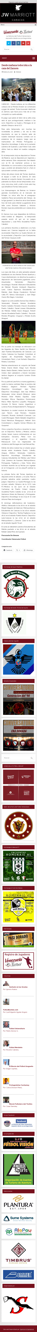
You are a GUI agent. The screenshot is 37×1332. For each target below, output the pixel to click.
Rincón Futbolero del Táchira (20, 1104)
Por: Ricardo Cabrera (11, 1050)
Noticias (18, 72)
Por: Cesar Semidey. (10, 1106)
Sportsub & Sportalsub (27, 1329)
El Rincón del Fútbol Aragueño (21, 1066)
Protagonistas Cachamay (19, 1085)
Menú (2, 24)
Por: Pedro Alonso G (10, 1031)
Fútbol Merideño (15, 1047)
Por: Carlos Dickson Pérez (12, 1088)
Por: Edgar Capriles (10, 1069)
